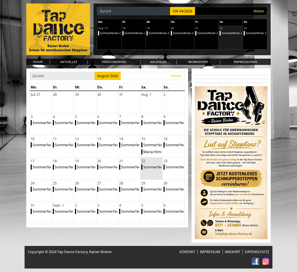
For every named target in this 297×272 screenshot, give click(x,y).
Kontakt (187, 251)
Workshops (198, 61)
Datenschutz (257, 251)
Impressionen (245, 61)
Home (38, 61)
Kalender (158, 61)
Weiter (259, 11)
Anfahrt (232, 251)
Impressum (210, 251)
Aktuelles (68, 61)
